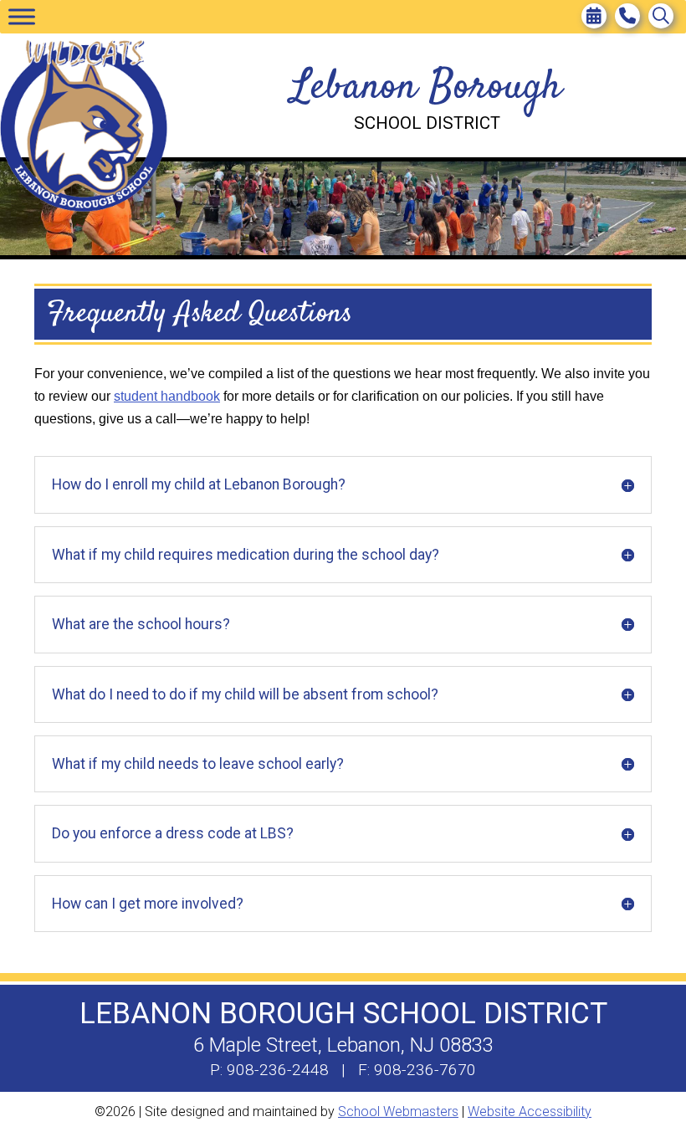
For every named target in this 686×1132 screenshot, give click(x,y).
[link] (594, 15)
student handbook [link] (167, 396)
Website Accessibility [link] (529, 1111)
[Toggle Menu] (21, 16)
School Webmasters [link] (398, 1111)
